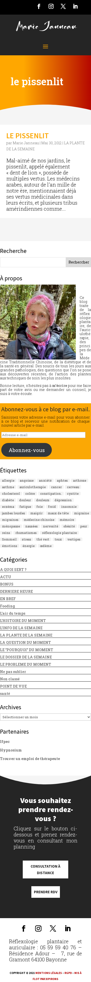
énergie (28, 546)
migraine (81, 513)
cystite (73, 493)
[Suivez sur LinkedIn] (75, 6)
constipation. (51, 493)
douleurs (42, 500)
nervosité (50, 526)
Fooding (7, 606)
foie (39, 506)
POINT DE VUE (13, 686)
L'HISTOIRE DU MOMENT (23, 620)
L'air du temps (12, 613)
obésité (69, 526)
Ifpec (5, 741)
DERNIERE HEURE (16, 591)
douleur (25, 500)
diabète (8, 500)
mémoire (67, 519)
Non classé (10, 679)
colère (30, 493)
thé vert (42, 539)
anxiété (45, 480)
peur (83, 526)
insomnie (69, 506)
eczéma (8, 506)
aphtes (62, 480)
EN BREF (8, 598)
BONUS (6, 584)
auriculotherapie (32, 487)
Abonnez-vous (27, 450)
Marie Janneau (26, 143)
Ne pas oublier (13, 671)
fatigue (25, 506)
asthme (8, 487)
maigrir (36, 513)
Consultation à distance (45, 869)
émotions (9, 546)
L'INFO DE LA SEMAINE (21, 628)
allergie (8, 480)
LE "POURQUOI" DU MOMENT (26, 649)
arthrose (79, 480)
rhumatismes (26, 532)
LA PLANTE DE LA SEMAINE (26, 635)
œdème (46, 546)
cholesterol (11, 493)
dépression (63, 500)
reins (6, 532)
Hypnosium (11, 750)
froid (52, 506)
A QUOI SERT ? (13, 569)
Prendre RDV (45, 891)
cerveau (73, 487)
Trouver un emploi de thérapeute (30, 758)
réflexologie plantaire (59, 532)
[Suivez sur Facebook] (39, 6)
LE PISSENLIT (27, 135)
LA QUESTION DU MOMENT (25, 642)
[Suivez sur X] (63, 6)
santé (5, 693)
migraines (10, 519)
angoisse (27, 480)
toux (58, 539)
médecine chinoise (39, 519)
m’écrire (59, 385)
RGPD (68, 973)
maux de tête (58, 513)
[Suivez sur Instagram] (51, 6)
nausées (31, 526)
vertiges (73, 539)
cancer (56, 487)
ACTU (5, 576)
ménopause (11, 526)
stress (26, 539)
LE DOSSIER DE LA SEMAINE (26, 657)
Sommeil (9, 539)
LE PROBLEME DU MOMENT (25, 664)
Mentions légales (48, 973)
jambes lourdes (13, 513)
